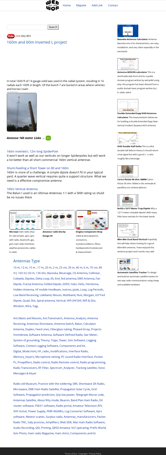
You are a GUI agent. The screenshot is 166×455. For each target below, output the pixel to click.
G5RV (65, 284)
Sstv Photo (20, 433)
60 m (31, 273)
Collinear (94, 273)
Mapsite (81, 5)
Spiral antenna (46, 300)
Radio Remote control (65, 362)
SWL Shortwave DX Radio (88, 383)
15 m (32, 267)
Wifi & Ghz (89, 300)
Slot (33, 300)
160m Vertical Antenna (22, 189)
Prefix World (98, 428)
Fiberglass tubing (61, 329)
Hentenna (92, 284)
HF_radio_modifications (52, 351)
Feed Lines (42, 329)
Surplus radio (54, 417)
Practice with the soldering (54, 383)
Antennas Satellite (24, 400)
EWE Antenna (85, 278)
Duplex (29, 329)
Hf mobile (41, 289)
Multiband (69, 295)
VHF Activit (20, 411)
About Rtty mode (48, 400)
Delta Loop (42, 278)
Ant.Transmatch (52, 318)
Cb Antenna (80, 273)
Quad (26, 300)
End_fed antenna (65, 278)
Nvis (79, 295)
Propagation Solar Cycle (75, 389)
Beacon (65, 400)
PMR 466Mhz (55, 411)
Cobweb (18, 278)
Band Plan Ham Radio (84, 400)
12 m (24, 267)
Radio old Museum (25, 383)
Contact (113, 5)
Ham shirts (62, 433)
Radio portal (63, 406)
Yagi (35, 306)
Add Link (97, 5)
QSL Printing (43, 428)
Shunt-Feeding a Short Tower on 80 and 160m (38, 168)
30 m (71, 267)
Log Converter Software (80, 411)
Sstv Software (76, 340)
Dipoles (29, 278)
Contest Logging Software (42, 346)
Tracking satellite (86, 368)
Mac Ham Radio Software (89, 422)
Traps (54, 340)
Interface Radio (78, 351)
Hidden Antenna (23, 289)
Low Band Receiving (25, 295)
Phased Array (81, 329)
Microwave (20, 389)
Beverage (65, 273)
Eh (52, 278)
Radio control (41, 362)
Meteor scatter (35, 417)
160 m (22, 273)
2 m (55, 267)
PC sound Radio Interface (77, 357)
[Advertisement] (63, 60)
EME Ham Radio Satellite (43, 389)
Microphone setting (47, 357)
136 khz (41, 273)
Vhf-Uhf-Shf (74, 300)
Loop (83, 289)
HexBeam (54, 289)
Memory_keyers (23, 357)
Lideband (45, 295)
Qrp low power (65, 395)
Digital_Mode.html (24, 351)
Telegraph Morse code (90, 395)
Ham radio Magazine (41, 433)
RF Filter (43, 368)
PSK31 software (45, 406)
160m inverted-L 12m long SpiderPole (32, 151)
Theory (45, 340)
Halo (74, 284)
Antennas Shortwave (40, 324)
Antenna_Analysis (75, 318)
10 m (16, 267)
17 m (40, 267)
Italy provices (36, 422)
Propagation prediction (40, 395)
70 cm (94, 267)
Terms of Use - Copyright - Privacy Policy (83, 453)
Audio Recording (23, 428)
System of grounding (26, 340)
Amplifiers (52, 422)
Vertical (60, 300)
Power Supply (36, 411)
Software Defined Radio (68, 335)
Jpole (76, 289)
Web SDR (66, 422)
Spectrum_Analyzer (62, 368)
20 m (48, 267)
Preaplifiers (25, 362)
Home (67, 5)
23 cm (63, 267)
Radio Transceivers (25, 368)
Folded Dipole (52, 284)
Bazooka (52, 273)
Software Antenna (40, 335)
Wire (28, 306)
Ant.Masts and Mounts (27, 318)
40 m (79, 267)
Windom (18, 306)
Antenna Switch (64, 324)
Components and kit (72, 346)
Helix (81, 284)
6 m (86, 267)
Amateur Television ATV (87, 406)
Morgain (88, 295)
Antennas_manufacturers (80, 417)
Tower (63, 340)
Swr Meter (90, 335)
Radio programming (92, 362)
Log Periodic (95, 289)
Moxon (57, 295)
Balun (78, 324)
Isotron (66, 289)
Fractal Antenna (32, 284)
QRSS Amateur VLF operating (70, 428)
